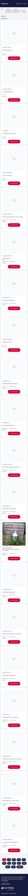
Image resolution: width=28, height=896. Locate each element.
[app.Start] (2, 9)
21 (13, 867)
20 (8, 867)
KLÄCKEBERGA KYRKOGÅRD (12, 12)
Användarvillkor (5, 884)
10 (24, 863)
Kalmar (16, 9)
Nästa (20, 867)
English (25, 3)
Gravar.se (4, 4)
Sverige (8, 9)
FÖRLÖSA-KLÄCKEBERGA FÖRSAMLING (15, 10)
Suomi (22, 3)
